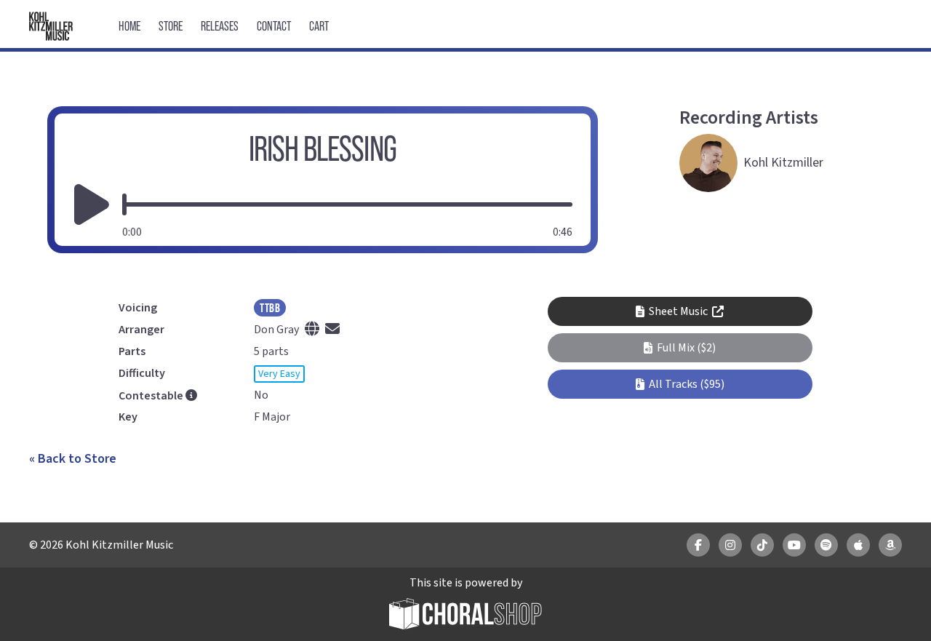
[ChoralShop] (465, 616)
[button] (680, 347)
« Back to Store (72, 459)
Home (129, 25)
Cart (319, 25)
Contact (274, 25)
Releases (220, 25)
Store (171, 25)
